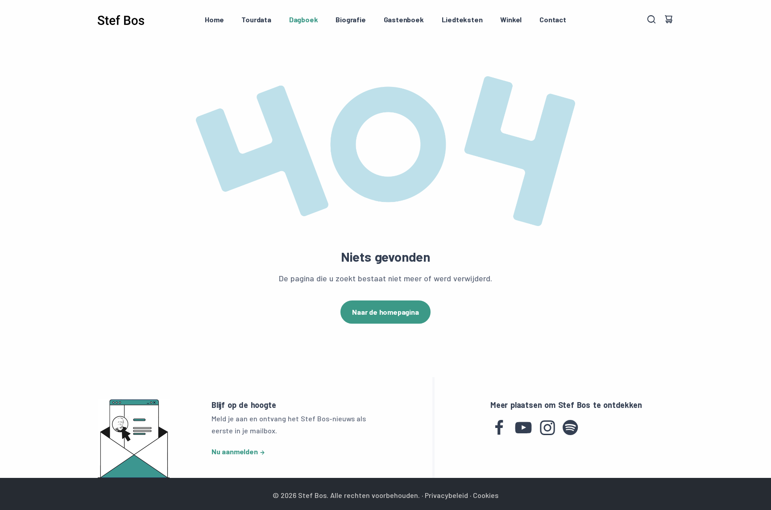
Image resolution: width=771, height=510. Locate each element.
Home (214, 19)
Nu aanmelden (234, 451)
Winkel (511, 19)
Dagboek (303, 19)
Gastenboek (404, 19)
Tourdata (256, 19)
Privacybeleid (446, 495)
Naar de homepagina (385, 312)
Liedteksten (462, 19)
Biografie (350, 19)
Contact (552, 19)
